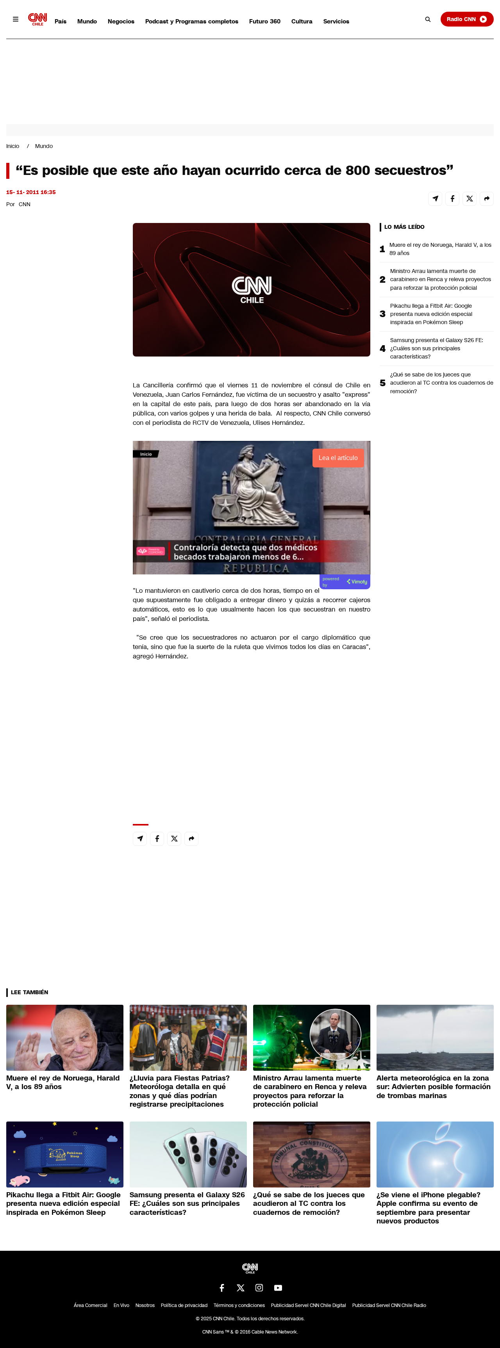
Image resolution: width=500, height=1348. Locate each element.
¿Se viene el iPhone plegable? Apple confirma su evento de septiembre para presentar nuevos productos (428, 1208)
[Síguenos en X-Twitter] (240, 1288)
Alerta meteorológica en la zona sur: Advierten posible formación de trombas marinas (434, 1087)
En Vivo (121, 1305)
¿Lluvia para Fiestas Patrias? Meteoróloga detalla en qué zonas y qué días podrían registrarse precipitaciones (180, 1091)
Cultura (301, 21)
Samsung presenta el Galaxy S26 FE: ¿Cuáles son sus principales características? (436, 348)
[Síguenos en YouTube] (278, 1288)
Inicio (12, 146)
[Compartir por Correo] (435, 199)
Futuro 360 (264, 21)
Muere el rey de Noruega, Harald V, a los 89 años (440, 249)
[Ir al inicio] (37, 19)
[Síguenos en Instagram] (259, 1288)
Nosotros (145, 1305)
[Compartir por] (487, 199)
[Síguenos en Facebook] (222, 1288)
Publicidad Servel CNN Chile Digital (308, 1305)
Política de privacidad (184, 1305)
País (60, 21)
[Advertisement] (64, 670)
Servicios (336, 21)
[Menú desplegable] (15, 19)
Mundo (87, 21)
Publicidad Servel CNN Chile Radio (389, 1305)
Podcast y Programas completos (191, 21)
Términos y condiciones (239, 1305)
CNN (24, 204)
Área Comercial (90, 1305)
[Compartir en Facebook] (452, 199)
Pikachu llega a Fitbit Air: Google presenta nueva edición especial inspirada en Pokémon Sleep (431, 314)
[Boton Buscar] (428, 19)
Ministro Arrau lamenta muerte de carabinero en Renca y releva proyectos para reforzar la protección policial (440, 279)
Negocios (121, 21)
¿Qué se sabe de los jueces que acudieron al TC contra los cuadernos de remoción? (441, 383)
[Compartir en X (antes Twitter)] (469, 199)
